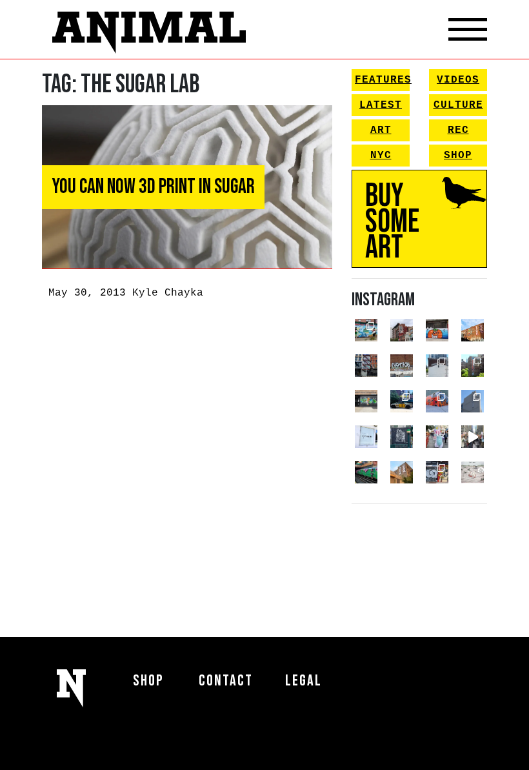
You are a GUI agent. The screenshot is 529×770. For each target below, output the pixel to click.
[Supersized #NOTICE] (401, 365)
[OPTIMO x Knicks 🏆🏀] (472, 365)
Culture (458, 105)
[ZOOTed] (472, 401)
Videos (458, 80)
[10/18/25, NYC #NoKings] (437, 436)
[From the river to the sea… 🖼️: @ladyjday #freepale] (366, 330)
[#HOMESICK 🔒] (437, 365)
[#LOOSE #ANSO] (401, 330)
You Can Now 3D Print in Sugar (153, 186)
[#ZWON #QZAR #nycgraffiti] (401, 472)
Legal (303, 680)
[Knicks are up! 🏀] (437, 401)
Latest (380, 105)
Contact (226, 680)
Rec (458, 130)
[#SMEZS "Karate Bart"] (366, 401)
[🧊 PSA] (366, 436)
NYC (381, 155)
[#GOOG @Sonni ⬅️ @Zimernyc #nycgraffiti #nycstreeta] (437, 472)
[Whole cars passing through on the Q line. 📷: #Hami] (366, 472)
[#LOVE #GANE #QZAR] (366, 365)
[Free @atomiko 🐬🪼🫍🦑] (437, 330)
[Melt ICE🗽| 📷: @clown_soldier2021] (401, 436)
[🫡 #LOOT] (401, 401)
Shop (458, 155)
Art (381, 130)
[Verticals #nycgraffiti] (472, 330)
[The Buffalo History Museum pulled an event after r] (472, 472)
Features (382, 80)
